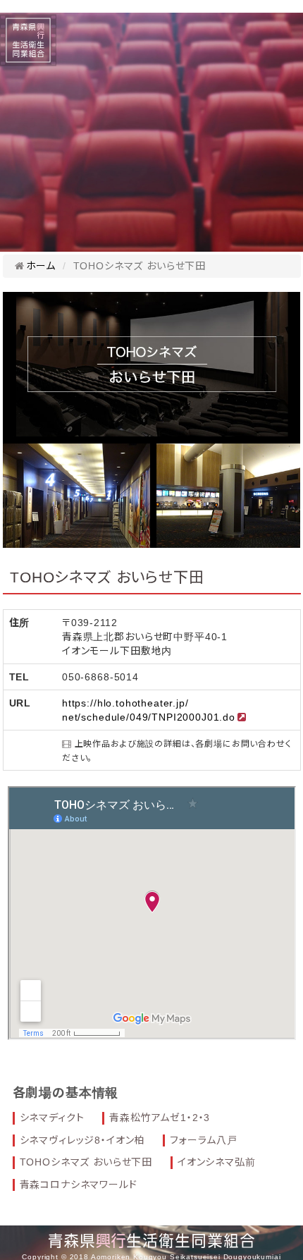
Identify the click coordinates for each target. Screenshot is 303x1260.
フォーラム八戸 (203, 1140)
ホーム (41, 265)
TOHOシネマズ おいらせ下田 (86, 1162)
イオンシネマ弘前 (217, 1162)
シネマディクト (52, 1117)
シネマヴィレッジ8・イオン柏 (82, 1140)
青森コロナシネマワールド (78, 1184)
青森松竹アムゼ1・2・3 (159, 1117)
